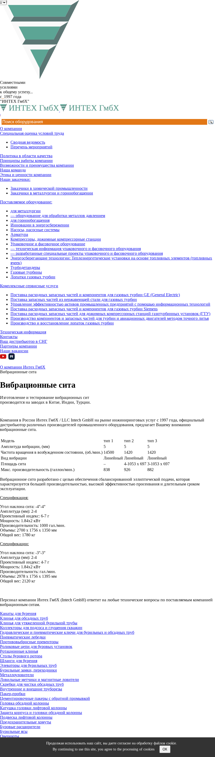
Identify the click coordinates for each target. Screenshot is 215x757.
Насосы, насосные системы (35, 230)
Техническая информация (23, 332)
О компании (11, 128)
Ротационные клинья (19, 651)
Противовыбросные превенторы (29, 642)
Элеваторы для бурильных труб (28, 665)
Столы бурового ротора (21, 656)
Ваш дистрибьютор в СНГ (23, 341)
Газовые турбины (26, 272)
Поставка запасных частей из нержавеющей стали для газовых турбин (73, 299)
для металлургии (25, 211)
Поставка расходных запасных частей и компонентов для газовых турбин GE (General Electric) (95, 295)
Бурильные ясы (14, 731)
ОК (165, 749)
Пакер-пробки (12, 693)
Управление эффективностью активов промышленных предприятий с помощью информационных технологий (110, 304)
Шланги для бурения (18, 660)
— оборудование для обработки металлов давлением (57, 215)
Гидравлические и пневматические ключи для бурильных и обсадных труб (67, 632)
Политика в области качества (26, 156)
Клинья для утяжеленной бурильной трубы (38, 623)
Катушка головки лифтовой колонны (33, 708)
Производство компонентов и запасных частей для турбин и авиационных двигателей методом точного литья (109, 318)
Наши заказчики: (15, 179)
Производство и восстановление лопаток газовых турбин (62, 323)
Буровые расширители (20, 726)
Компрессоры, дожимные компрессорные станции (55, 239)
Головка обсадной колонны (24, 703)
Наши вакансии (14, 351)
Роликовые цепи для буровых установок (36, 646)
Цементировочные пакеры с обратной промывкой (45, 698)
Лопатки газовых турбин (32, 277)
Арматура (19, 234)
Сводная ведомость (27, 142)
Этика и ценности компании (25, 174)
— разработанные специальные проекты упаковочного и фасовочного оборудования (86, 253)
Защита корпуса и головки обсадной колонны (41, 712)
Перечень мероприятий (31, 147)
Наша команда (13, 170)
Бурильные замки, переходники (28, 670)
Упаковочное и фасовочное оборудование (47, 244)
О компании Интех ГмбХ (22, 367)
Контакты (9, 336)
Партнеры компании (18, 346)
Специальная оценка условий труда (32, 133)
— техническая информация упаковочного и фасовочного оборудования (75, 248)
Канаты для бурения (18, 613)
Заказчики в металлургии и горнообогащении (51, 193)
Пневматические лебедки (23, 637)
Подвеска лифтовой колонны (26, 717)
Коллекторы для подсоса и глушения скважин (41, 627)
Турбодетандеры (25, 267)
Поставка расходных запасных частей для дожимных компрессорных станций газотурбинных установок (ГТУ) (110, 313)
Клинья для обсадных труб (24, 618)
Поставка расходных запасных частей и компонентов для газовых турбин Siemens (84, 309)
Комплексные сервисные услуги (29, 286)
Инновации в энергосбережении (39, 225)
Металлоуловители (17, 675)
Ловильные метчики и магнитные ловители (39, 679)
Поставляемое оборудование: (26, 202)
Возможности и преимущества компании (37, 165)
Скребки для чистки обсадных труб (32, 684)
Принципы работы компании (26, 160)
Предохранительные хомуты (25, 722)
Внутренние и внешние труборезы (31, 689)
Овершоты (9, 736)
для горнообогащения (30, 220)
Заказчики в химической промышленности (49, 188)
